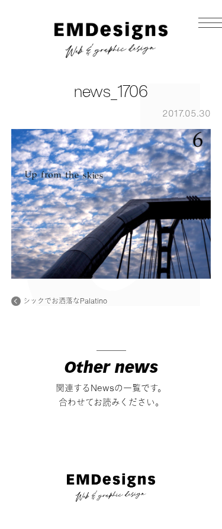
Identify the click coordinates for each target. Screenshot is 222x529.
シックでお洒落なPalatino (65, 301)
